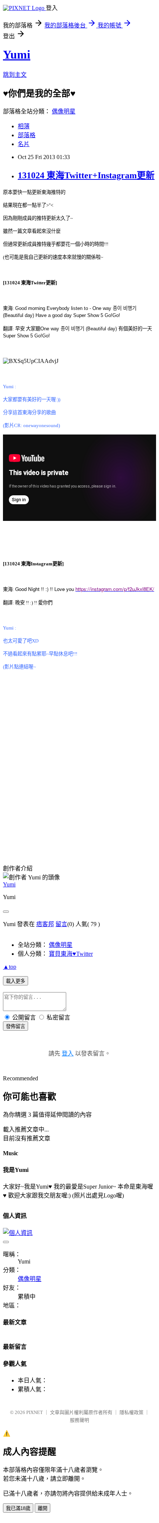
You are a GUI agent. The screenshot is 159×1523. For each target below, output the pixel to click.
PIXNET (34, 1412)
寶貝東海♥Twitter (71, 954)
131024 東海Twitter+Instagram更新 (86, 175)
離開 (42, 1508)
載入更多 (15, 981)
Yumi (16, 54)
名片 (24, 144)
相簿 (24, 126)
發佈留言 (15, 1026)
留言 (61, 924)
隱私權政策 (131, 1412)
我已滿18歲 (18, 1508)
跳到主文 (15, 75)
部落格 (26, 135)
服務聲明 (79, 1420)
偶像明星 (63, 111)
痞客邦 (45, 924)
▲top (9, 967)
